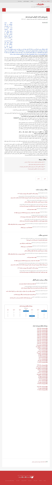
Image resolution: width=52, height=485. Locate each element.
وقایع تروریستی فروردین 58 (42, 366)
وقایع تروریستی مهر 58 (42, 375)
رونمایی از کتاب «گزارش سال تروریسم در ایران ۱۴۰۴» (27, 193)
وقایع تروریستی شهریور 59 (42, 352)
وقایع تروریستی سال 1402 (42, 331)
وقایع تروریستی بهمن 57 (42, 388)
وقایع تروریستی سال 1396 (42, 340)
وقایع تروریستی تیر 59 (43, 349)
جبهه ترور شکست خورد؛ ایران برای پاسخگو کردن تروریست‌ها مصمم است (33, 206)
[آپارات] (24, 477)
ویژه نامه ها (19, 1)
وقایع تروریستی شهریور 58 (42, 374)
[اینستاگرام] (28, 477)
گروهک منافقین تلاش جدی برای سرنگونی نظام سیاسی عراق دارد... (31, 166)
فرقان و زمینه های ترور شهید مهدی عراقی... (36, 164)
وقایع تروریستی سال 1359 (42, 343)
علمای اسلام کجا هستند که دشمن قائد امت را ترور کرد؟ (37, 240)
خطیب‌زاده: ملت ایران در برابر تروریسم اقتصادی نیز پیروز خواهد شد (27, 212)
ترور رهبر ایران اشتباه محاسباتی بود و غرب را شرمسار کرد (21, 297)
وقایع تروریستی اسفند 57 (42, 389)
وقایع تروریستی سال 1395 (42, 342)
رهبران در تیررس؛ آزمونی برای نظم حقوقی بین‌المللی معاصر (35, 201)
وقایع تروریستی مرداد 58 (42, 372)
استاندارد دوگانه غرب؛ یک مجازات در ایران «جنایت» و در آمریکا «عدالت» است (20, 291)
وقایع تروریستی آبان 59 (42, 355)
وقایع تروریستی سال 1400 (42, 334)
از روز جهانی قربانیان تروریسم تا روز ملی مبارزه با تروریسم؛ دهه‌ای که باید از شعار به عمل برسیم (29, 197)
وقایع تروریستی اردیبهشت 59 (41, 346)
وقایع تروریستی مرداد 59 (42, 351)
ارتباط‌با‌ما (40, 480)
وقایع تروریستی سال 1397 (42, 339)
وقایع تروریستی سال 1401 (42, 332)
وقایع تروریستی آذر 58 (43, 378)
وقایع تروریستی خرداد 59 (42, 348)
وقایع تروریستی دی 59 (43, 359)
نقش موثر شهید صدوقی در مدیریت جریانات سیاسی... (34, 162)
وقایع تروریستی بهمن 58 (42, 381)
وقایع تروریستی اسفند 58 (42, 383)
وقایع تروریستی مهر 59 (42, 354)
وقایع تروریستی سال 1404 (42, 328)
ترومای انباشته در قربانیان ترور (25, 243)
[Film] (39, 462)
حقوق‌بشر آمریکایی (26, 1)
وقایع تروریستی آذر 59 (43, 357)
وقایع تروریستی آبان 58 (42, 377)
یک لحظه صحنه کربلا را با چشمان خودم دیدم (27, 283)
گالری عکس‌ (35, 480)
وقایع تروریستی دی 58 (43, 380)
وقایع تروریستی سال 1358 (42, 365)
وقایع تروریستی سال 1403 (42, 329)
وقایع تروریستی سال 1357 (42, 386)
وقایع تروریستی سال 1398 (42, 337)
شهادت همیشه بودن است (31, 209)
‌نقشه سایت (17, 480)
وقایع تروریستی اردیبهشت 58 (41, 368)
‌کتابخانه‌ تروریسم (23, 480)
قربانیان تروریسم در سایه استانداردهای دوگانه (16, 224)
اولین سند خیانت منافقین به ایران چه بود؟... (35, 169)
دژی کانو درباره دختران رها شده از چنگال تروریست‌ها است (25, 294)
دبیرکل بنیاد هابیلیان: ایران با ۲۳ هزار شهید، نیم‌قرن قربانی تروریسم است (33, 216)
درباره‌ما (45, 480)
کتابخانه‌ (32, 1)
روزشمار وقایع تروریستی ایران (26, 306)
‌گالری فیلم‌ (29, 480)
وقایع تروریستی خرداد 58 (42, 369)
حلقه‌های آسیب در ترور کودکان (26, 227)
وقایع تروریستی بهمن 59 (42, 360)
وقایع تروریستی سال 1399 (42, 335)
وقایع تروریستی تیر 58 (43, 371)
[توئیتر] (32, 477)
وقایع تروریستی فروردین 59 (42, 345)
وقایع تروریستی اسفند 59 (42, 362)
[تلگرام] (20, 477)
